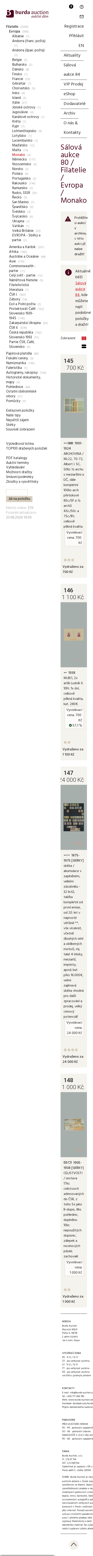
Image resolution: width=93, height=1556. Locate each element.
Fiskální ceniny (17, 358)
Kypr (15, 126)
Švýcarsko (19, 216)
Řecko (17, 197)
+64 (78, 843)
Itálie (16, 103)
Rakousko (19, 183)
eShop (69, 94)
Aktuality (72, 55)
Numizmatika (16, 363)
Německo (19, 159)
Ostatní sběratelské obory (21, 394)
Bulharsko (19, 65)
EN (81, 45)
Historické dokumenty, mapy (23, 380)
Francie (17, 79)
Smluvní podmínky (19, 477)
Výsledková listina (20, 444)
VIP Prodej (73, 84)
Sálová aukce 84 (72, 70)
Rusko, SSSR (21, 193)
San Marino (20, 202)
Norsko (17, 169)
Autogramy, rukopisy (22, 373)
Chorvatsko (21, 88)
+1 (79, 431)
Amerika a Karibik (22, 247)
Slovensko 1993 (20, 337)
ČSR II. (13, 328)
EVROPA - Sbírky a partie (26, 237)
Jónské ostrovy (23, 107)
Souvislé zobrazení (20, 429)
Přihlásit (76, 36)
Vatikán (18, 226)
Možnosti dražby (19, 472)
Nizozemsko (21, 164)
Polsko (17, 174)
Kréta (16, 121)
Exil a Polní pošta (22, 304)
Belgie (17, 60)
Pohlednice (14, 387)
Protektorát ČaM (22, 309)
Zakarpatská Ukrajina (25, 323)
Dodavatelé (75, 103)
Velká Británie (23, 231)
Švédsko (18, 212)
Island (16, 98)
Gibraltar (19, 84)
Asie (12, 261)
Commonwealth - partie (22, 268)
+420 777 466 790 (75, 1396)
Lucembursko (22, 141)
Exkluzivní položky (20, 411)
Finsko (17, 74)
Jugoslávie (20, 112)
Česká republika (21, 332)
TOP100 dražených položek (26, 449)
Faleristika (14, 368)
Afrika (13, 252)
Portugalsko (21, 179)
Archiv (69, 113)
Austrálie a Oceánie (24, 257)
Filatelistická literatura (19, 287)
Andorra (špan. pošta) (28, 50)
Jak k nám (67, 1340)
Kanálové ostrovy (25, 117)
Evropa (14, 31)
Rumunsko (19, 188)
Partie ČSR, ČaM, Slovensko (22, 344)
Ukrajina (18, 221)
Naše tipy (13, 415)
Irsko (15, 93)
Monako (18, 155)
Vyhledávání (15, 467)
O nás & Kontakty (72, 128)
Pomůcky (13, 401)
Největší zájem (17, 420)
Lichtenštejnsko (24, 131)
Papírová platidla (19, 354)
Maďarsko (19, 145)
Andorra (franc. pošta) (28, 41)
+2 (79, 1150)
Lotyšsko (19, 136)
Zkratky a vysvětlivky (22, 482)
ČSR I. (13, 295)
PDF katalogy (16, 458)
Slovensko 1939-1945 (21, 316)
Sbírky (10, 425)
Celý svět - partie (22, 275)
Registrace (74, 26)
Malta (16, 150)
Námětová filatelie (23, 280)
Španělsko (20, 207)
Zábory (14, 299)
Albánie (18, 36)
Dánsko (18, 69)
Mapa (77, 1340)
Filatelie (12, 27)
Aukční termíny (17, 463)
